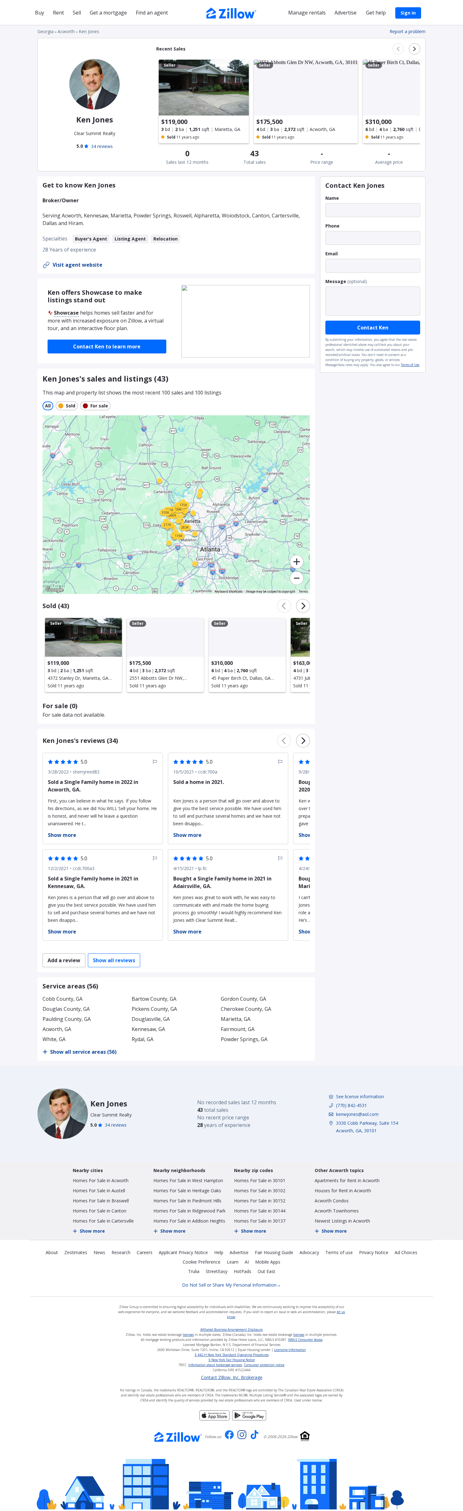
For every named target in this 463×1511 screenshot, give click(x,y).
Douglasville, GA (151, 1019)
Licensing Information (290, 1350)
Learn (232, 1262)
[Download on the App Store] (214, 1418)
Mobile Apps (267, 1262)
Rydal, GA (142, 1039)
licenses (188, 1334)
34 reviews (102, 146)
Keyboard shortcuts (228, 591)
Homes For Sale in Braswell (101, 1201)
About (52, 1252)
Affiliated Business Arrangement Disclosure (231, 1329)
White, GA (54, 1039)
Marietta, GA (235, 1019)
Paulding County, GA (67, 1019)
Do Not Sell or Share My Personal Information (231, 1285)
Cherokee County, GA (246, 1008)
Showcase (66, 312)
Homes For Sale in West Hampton (188, 1180)
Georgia (45, 31)
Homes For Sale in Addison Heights (189, 1221)
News (99, 1252)
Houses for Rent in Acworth (343, 1191)
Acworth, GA (57, 1029)
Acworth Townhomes (337, 1211)
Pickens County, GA (154, 1008)
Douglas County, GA (66, 1008)
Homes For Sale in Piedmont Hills (187, 1201)
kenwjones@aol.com (357, 1114)
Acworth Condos (332, 1201)
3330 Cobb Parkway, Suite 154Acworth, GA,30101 (367, 1127)
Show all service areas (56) (83, 1051)
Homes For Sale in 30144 (259, 1211)
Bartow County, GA (154, 998)
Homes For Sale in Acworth (101, 1180)
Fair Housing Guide (274, 1252)
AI (247, 1262)
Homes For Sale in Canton (99, 1211)
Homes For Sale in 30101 (259, 1180)
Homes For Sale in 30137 (259, 1221)
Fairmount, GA (237, 1029)
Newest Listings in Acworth (342, 1221)
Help (218, 1252)
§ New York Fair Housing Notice (232, 1360)
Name (332, 198)
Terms (303, 591)
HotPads (242, 1271)
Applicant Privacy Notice (183, 1252)
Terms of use (339, 1252)
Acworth (66, 31)
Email (331, 254)
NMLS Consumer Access (305, 1339)
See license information (360, 1096)
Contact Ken (372, 327)
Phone (332, 226)
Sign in (408, 13)
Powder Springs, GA (244, 1039)
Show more (92, 1231)
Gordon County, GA (243, 998)
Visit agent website (77, 264)
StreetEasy (216, 1271)
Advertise (239, 1252)
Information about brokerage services (215, 1365)
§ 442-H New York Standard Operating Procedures (232, 1355)
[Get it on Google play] (249, 1418)
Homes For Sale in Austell (99, 1191)
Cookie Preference (201, 1262)
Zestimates (75, 1252)
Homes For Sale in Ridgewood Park (189, 1211)
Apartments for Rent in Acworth (347, 1180)
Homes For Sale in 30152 (259, 1201)
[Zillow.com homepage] (178, 1437)
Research (120, 1252)
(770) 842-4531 (351, 1105)
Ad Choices (406, 1252)
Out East (266, 1271)
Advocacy (309, 1252)
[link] (200, 491)
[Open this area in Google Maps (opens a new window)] (54, 590)
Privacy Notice (373, 1252)
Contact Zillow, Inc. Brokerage (231, 1377)
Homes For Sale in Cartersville (103, 1221)
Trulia (193, 1271)
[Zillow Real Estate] (231, 12)
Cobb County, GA (63, 998)
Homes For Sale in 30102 (259, 1191)
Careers (144, 1252)
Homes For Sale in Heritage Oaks (187, 1191)
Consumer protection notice (264, 1365)
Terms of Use (410, 365)
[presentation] (83, 655)
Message (335, 281)
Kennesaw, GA (148, 1029)
